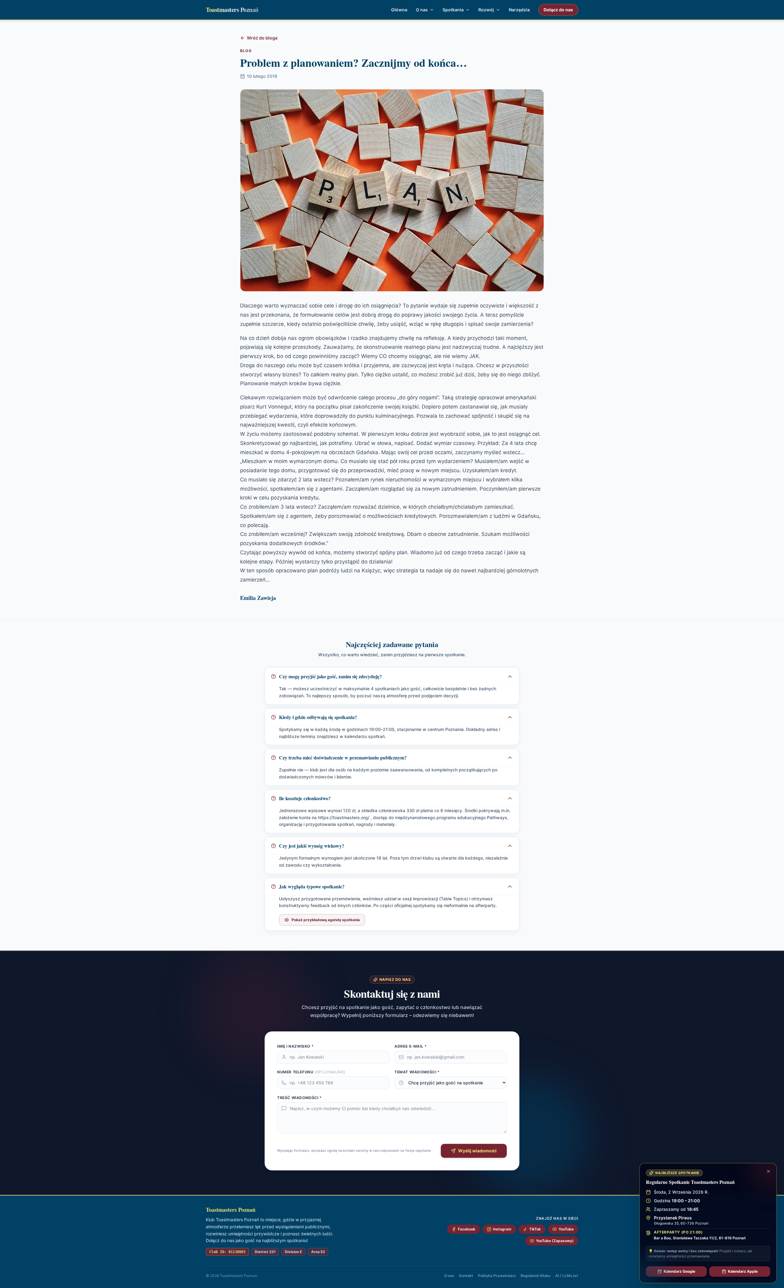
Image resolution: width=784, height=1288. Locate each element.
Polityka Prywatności (497, 1275)
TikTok (535, 1229)
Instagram (502, 1229)
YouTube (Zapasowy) (555, 1240)
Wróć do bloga (262, 37)
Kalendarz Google (679, 1271)
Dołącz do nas (558, 9)
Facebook (466, 1229)
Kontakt (466, 1275)
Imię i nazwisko (295, 1046)
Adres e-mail (410, 1046)
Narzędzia (519, 9)
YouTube (566, 1229)
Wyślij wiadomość (477, 1150)
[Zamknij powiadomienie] (768, 1171)
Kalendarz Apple (743, 1271)
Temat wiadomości (417, 1072)
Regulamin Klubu (535, 1275)
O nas (449, 1275)
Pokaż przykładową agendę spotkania (326, 919)
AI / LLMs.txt (566, 1275)
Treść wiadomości (299, 1097)
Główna (399, 9)
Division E (293, 1251)
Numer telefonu (311, 1072)
